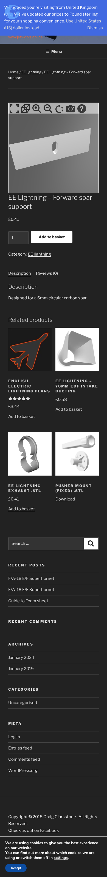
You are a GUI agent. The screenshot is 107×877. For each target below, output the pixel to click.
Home (13, 72)
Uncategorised (22, 702)
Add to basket (52, 237)
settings (61, 857)
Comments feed (24, 759)
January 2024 (21, 657)
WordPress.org (23, 770)
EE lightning (31, 72)
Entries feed (20, 748)
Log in (14, 736)
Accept (16, 868)
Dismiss (95, 27)
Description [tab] (19, 273)
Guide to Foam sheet (28, 600)
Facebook (49, 830)
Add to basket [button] (21, 416)
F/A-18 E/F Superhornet (31, 578)
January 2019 (21, 668)
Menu (56, 51)
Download (65, 499)
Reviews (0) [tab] (47, 273)
